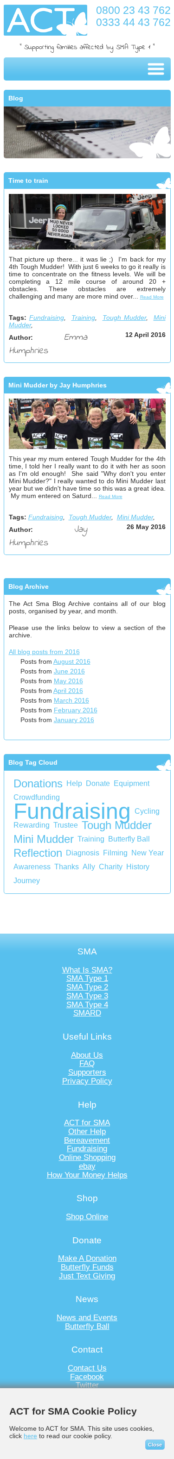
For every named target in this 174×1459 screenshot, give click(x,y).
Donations (38, 783)
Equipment (131, 783)
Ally (89, 867)
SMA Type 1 (87, 978)
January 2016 (74, 719)
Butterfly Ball (129, 839)
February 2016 (75, 710)
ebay (87, 1166)
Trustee (65, 825)
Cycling (147, 811)
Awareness (32, 867)
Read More (152, 296)
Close (155, 1444)
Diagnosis (82, 853)
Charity (110, 867)
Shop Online (87, 1216)
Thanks (66, 867)
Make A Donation (87, 1258)
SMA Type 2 (87, 987)
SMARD (87, 1013)
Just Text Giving (87, 1276)
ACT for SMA (87, 1122)
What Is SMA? (87, 970)
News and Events (87, 1317)
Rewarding (31, 825)
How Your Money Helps (87, 1175)
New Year (147, 853)
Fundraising (46, 317)
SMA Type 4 (87, 1004)
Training (83, 317)
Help (74, 783)
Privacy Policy (87, 1081)
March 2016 (71, 700)
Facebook (87, 1376)
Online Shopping (87, 1157)
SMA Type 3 (87, 995)
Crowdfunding (36, 797)
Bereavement (87, 1140)
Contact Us (87, 1368)
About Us (87, 1055)
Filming (115, 853)
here (30, 1436)
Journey (26, 881)
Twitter (87, 1385)
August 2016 (71, 661)
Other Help (87, 1131)
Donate (98, 783)
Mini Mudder (135, 517)
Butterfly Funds (87, 1267)
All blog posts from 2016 (44, 651)
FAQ (87, 1063)
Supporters (87, 1072)
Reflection (37, 853)
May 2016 (68, 681)
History (137, 867)
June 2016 (69, 671)
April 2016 (68, 690)
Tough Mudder (124, 317)
